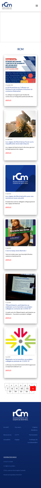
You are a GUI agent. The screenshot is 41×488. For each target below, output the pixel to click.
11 (27, 388)
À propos (18, 427)
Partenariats (33, 435)
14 (15, 391)
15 (21, 391)
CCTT (17, 435)
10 (22, 388)
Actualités (7, 439)
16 (27, 391)
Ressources (8, 435)
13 (10, 391)
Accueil (6, 427)
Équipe (17, 439)
